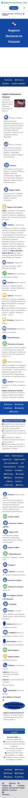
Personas (20, 80)
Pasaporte (11, 565)
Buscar (14, 8)
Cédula (6, 83)
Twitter (22, 788)
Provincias (10, 320)
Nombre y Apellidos (18, 83)
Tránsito (11, 571)
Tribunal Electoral (13, 338)
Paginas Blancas (7, 253)
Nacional (10, 282)
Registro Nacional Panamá (12, 713)
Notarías (10, 274)
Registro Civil (11, 207)
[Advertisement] (14, 62)
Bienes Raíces (11, 641)
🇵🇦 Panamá (8, 80)
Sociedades (19, 470)
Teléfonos (10, 225)
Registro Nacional (5, 787)
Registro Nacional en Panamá (12, 391)
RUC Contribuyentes (11, 463)
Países (6, 790)
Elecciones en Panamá (15, 344)
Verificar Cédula (13, 517)
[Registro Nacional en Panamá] (14, 24)
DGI (22, 463)
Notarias (21, 467)
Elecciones (9, 474)
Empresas (10, 263)
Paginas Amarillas (16, 251)
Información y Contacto (13, 789)
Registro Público (14, 190)
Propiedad (20, 408)
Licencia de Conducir (14, 580)
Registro (9, 478)
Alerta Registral (13, 650)
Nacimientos (19, 478)
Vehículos (19, 404)
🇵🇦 (18, 14)
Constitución (11, 329)
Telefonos (20, 777)
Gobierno (10, 296)
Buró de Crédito (12, 737)
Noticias (10, 382)
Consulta (20, 474)
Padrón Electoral (17, 456)
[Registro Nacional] (24, 8)
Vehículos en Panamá (15, 587)
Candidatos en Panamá (13, 697)
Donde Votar (8, 485)
